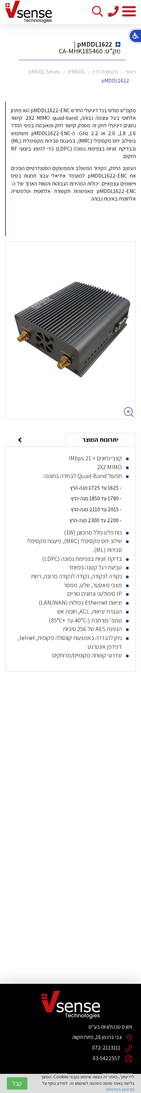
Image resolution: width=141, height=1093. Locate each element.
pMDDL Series (44, 71)
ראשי (131, 71)
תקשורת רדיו (105, 71)
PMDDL (76, 71)
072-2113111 (106, 1047)
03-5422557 (106, 1058)
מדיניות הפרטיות (120, 1089)
